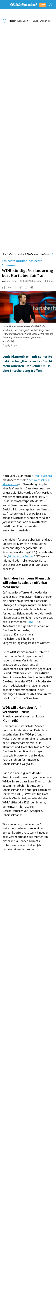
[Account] (50, 5)
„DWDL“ (33, 622)
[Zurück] (4, 21)
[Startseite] (24, 5)
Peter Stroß (11, 280)
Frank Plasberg (42, 476)
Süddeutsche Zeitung (21, 556)
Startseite (7, 254)
